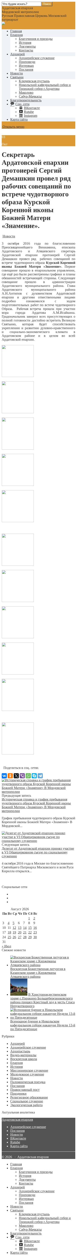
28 (25, 937)
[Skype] (34, 775)
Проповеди (27, 62)
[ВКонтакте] (4, 775)
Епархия (16, 35)
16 (35, 927)
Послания (26, 69)
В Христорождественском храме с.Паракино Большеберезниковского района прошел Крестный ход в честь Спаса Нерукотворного (42, 1000)
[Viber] (22, 775)
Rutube (15, 1142)
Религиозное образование (29, 1097)
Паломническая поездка (27, 1082)
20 (19, 932)
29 (30, 937)
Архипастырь (20, 1051)
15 (30, 927)
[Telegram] (40, 775)
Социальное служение (26, 1101)
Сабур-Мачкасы (30, 96)
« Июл (6, 946)
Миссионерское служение (29, 1070)
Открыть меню (13, 127)
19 (14, 932)
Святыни (17, 77)
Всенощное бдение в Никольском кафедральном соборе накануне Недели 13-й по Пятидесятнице (42, 1025)
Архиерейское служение (37, 58)
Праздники (18, 1093)
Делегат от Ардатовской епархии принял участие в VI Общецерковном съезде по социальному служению (38, 852)
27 (19, 937)
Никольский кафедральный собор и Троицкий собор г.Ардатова (45, 87)
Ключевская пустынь (34, 81)
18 (9, 932)
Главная (16, 31)
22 (30, 932)
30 (35, 937)
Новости (16, 73)
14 (25, 927)
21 (25, 932)
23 (35, 932)
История (25, 42)
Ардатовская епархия (17, 1119)
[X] (16, 775)
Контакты (26, 50)
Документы (27, 46)
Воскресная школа (23, 1059)
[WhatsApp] (28, 775)
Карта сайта (19, 119)
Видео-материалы (23, 1055)
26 (14, 937)
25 (9, 937)
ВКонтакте (18, 1138)
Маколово (26, 92)
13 (19, 927)
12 (14, 927)
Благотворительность (25, 100)
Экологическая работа (26, 1105)
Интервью (26, 65)
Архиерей (17, 54)
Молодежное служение (27, 1074)
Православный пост (25, 1089)
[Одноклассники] (10, 775)
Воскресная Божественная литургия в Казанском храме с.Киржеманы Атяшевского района (37, 972)
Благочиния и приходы (36, 39)
